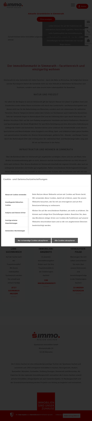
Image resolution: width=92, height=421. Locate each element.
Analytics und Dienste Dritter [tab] (15, 213)
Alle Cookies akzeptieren (65, 240)
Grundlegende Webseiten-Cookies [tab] (14, 203)
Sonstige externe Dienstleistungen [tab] (11, 221)
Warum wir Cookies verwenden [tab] (15, 194)
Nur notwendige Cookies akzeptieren (33, 240)
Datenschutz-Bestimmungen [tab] (15, 231)
